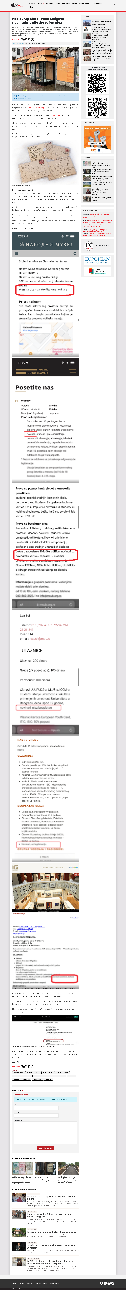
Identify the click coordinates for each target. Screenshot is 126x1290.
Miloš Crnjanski (40, 1076)
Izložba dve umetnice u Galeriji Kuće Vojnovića (51, 1232)
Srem (58, 3)
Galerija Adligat (33, 1073)
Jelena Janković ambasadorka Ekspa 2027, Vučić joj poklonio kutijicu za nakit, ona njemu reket (101, 59)
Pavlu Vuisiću (57, 115)
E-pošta (18, 1112)
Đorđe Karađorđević (57, 1076)
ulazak (16, 1079)
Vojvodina (66, 3)
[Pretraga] (115, 5)
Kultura (16, 44)
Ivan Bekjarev (48, 1073)
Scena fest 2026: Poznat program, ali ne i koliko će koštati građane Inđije (97, 234)
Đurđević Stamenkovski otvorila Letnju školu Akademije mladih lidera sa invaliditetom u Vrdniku (102, 51)
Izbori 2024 (33, 7)
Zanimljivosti (84, 3)
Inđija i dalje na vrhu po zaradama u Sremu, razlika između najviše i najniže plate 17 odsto (102, 164)
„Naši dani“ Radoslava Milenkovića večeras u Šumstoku (51, 1246)
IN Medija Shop (96, 3)
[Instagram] (109, 1283)
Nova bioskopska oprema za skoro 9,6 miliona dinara (51, 1197)
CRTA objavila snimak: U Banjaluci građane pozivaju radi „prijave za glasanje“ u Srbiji (101, 29)
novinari (71, 1076)
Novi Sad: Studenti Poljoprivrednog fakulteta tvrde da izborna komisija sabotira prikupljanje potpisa (102, 44)
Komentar (18, 1120)
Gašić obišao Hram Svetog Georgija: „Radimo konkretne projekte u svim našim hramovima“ (101, 36)
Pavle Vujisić (18, 1073)
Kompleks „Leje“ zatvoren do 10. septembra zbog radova (102, 183)
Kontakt (29, 1283)
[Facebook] (101, 1283)
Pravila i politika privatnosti (52, 1283)
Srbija (74, 3)
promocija (37, 1079)
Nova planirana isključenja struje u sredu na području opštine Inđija (102, 171)
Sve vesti (32, 3)
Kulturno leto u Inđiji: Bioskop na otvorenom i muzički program (50, 1215)
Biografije (49, 3)
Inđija (40, 3)
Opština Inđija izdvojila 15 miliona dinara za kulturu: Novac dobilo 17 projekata (50, 1262)
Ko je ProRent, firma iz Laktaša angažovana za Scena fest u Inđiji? (95, 230)
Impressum (21, 1283)
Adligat (48, 1079)
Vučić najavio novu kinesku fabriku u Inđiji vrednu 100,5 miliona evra (97, 225)
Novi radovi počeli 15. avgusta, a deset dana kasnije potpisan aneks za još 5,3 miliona (102, 178)
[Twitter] (105, 1283)
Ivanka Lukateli (62, 1073)
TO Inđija (26, 1079)
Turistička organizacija (36, 107)
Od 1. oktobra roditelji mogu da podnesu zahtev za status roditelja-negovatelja (101, 22)
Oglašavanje (38, 1283)
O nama (14, 1283)
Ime (16, 1105)
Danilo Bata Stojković (22, 1076)
